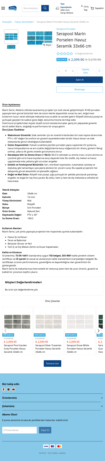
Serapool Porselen (65, 28)
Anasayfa (7, 21)
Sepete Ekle (85, 71)
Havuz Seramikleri (24, 21)
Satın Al (80, 79)
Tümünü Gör (52, 363)
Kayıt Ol (45, 430)
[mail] (13, 389)
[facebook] (3, 389)
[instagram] (8, 389)
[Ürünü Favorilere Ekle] (99, 71)
